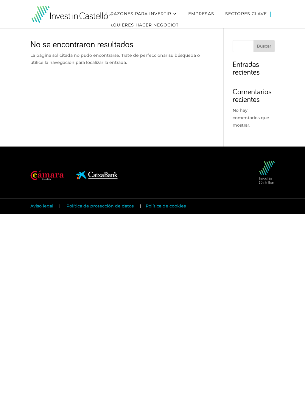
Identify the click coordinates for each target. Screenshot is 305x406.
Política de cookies (166, 206)
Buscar (264, 46)
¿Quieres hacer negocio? (145, 25)
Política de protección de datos (100, 206)
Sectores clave (246, 14)
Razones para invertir (141, 14)
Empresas (201, 14)
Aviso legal (42, 206)
